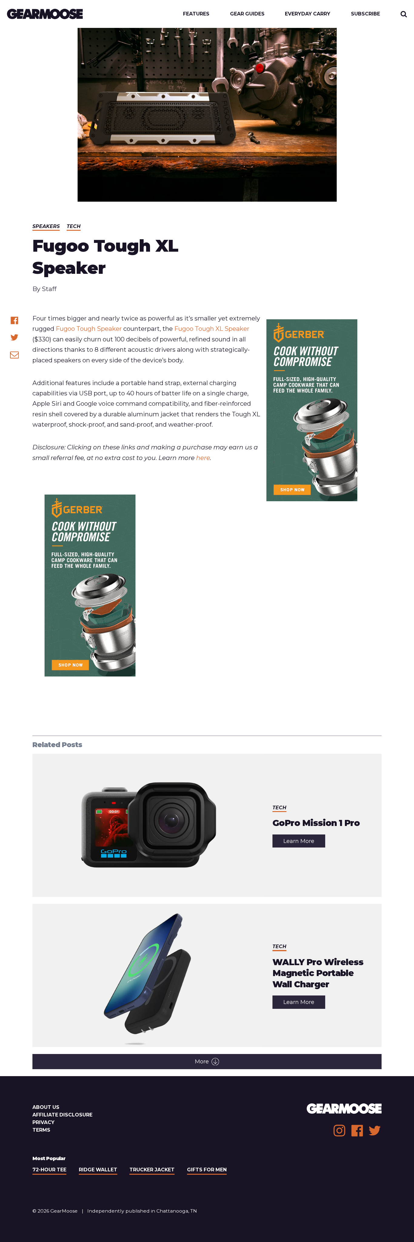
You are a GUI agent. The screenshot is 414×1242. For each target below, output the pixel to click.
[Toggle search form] (403, 14)
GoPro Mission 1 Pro (316, 823)
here (203, 458)
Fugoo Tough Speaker (89, 328)
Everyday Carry (307, 14)
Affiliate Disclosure (62, 1115)
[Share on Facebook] (14, 320)
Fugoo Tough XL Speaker (211, 328)
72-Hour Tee (49, 1170)
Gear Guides (247, 14)
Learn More (304, 843)
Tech (74, 226)
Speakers (46, 226)
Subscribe (365, 14)
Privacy (43, 1122)
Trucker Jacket (152, 1170)
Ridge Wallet (98, 1170)
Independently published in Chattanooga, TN (142, 1211)
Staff (49, 289)
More (202, 1061)
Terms (41, 1130)
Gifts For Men (207, 1170)
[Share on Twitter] (14, 337)
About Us (45, 1107)
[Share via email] (14, 354)
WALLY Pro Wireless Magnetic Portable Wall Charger (317, 973)
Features (196, 14)
